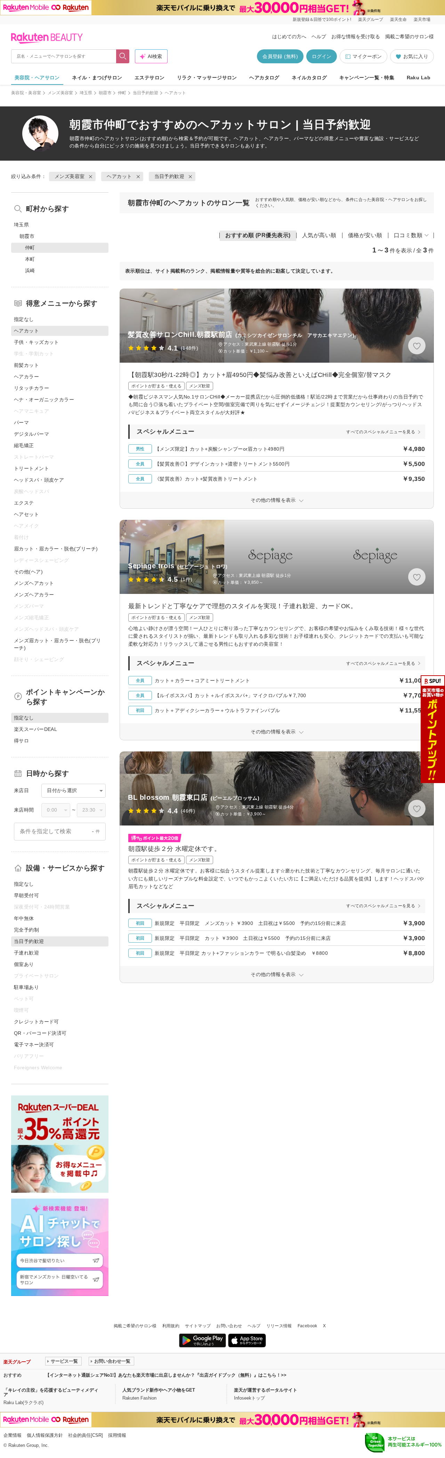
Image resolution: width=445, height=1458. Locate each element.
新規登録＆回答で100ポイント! (322, 19)
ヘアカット (112, 138)
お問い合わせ (229, 1325)
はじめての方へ (289, 36)
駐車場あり (26, 987)
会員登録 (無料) (280, 56)
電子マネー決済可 (34, 1044)
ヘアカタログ (264, 77)
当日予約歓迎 (146, 92)
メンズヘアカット (34, 583)
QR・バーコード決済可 (40, 1033)
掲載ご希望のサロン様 (409, 36)
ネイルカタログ (309, 77)
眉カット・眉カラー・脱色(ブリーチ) (56, 548)
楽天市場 (422, 19)
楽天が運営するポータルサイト (265, 1390)
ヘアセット (26, 514)
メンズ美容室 (60, 92)
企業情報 (12, 1435)
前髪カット (26, 365)
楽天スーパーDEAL (35, 729)
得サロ (21, 740)
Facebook (307, 1325)
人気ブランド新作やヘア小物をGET (158, 1390)
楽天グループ (370, 19)
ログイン (321, 56)
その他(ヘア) (28, 571)
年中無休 (24, 918)
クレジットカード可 (36, 1021)
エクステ (24, 503)
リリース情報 (279, 1325)
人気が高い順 (319, 235)
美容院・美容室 (26, 92)
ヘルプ (319, 36)
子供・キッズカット (36, 342)
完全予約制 (26, 930)
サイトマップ (198, 1325)
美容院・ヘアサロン (37, 77)
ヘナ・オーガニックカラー (44, 399)
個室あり (24, 964)
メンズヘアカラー (34, 594)
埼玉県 (86, 92)
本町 (30, 259)
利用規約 (170, 1325)
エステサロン (150, 77)
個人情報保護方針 (45, 1435)
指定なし (24, 319)
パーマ (21, 422)
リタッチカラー (31, 388)
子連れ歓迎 (26, 953)
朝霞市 (105, 92)
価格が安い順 (365, 235)
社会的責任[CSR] (85, 1435)
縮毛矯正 (24, 445)
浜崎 (30, 270)
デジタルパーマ (31, 434)
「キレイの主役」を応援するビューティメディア (50, 1392)
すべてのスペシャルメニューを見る (380, 432)
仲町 (122, 92)
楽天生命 (398, 19)
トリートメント (31, 468)
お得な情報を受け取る (355, 36)
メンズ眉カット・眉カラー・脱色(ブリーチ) (57, 644)
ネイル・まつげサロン (97, 77)
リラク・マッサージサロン (207, 77)
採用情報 (117, 1435)
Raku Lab (418, 77)
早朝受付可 (26, 895)
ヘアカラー (26, 376)
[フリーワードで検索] (123, 56)
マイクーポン (367, 56)
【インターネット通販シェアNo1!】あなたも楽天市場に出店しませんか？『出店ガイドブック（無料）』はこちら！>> (165, 1375)
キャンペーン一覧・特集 (367, 77)
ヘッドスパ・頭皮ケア (39, 480)
